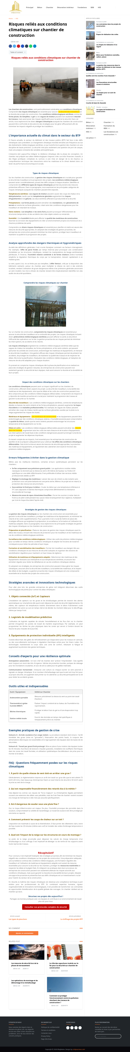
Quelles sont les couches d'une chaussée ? (100, 76)
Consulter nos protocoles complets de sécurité (46, 907)
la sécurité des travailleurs (69, 112)
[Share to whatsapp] (30, 46)
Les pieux (104, 107)
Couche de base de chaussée (96, 103)
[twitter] (111, 7)
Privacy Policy (45, 1036)
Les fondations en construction (105, 42)
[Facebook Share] (10, 46)
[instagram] (106, 7)
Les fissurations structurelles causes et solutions (106, 83)
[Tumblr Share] (26, 46)
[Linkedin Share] (22, 46)
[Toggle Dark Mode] (117, 7)
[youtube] (104, 7)
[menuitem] (29, 7)
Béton (98, 52)
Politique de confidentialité (50, 1027)
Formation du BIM (101, 22)
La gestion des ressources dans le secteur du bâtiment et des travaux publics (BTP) (108, 67)
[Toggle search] (120, 7)
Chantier (98, 32)
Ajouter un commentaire (24, 933)
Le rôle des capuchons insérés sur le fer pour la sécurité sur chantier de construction (63, 965)
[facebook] (109, 7)
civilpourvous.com (79, 1049)
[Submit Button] (119, 1036)
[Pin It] (18, 46)
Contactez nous (46, 1033)
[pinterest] (114, 7)
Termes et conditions (48, 1030)
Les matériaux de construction (44, 416)
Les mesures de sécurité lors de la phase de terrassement (24, 964)
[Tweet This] (14, 46)
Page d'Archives (46, 1039)
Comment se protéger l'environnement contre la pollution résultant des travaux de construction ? (64, 999)
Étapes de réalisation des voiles (107, 34)
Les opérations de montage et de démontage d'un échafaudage (24, 981)
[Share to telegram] (34, 46)
